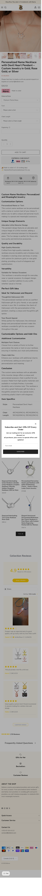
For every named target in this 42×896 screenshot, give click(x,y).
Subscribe (20, 452)
